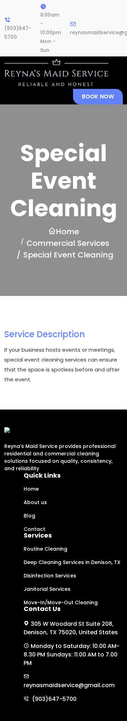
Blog (29, 516)
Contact (34, 529)
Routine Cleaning (45, 549)
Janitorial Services (47, 589)
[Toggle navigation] (14, 97)
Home (67, 231)
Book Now (98, 96)
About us (35, 502)
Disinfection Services (50, 575)
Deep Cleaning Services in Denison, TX (72, 562)
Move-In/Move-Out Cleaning (61, 602)
